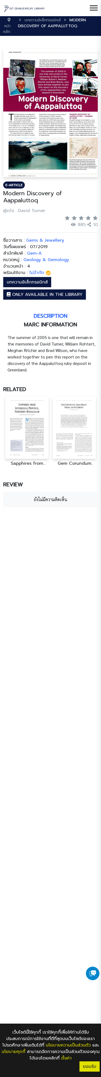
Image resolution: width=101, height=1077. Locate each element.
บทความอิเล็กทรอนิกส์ (27, 282)
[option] (27, 431)
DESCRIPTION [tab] (50, 316)
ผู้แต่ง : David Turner (24, 210)
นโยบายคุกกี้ (13, 1051)
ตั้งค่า (66, 1058)
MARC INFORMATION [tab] (50, 324)
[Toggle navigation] (93, 8)
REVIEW (13, 484)
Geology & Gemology (46, 260)
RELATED (14, 389)
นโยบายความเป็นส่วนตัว (68, 1045)
